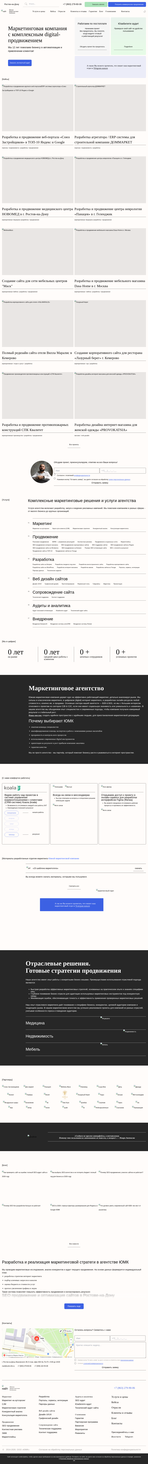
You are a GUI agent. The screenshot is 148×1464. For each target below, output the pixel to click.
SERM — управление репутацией (63, 542)
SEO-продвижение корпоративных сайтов (75, 545)
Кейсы (53, 11)
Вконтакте (116, 1437)
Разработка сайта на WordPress (43, 567)
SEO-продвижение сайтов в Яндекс (122, 545)
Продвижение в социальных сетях (106, 542)
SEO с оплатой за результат (119, 548)
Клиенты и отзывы (79, 11)
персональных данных (127, 1360)
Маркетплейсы (126, 542)
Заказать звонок (98, 4)
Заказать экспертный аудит (20, 63)
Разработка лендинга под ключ (65, 564)
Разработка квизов (87, 567)
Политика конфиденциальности (126, 1449)
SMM (4, 1433)
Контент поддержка (58, 597)
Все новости (74, 1244)
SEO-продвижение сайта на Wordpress (45, 548)
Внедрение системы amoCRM (60, 624)
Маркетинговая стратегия (81, 528)
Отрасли (61, 11)
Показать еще (74, 1306)
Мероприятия (81, 1429)
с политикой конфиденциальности (93, 1363)
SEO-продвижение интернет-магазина (45, 545)
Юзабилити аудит (62, 610)
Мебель (33, 1049)
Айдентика (106, 584)
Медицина (35, 1023)
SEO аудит (80, 1400)
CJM (4, 1404)
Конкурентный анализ (100, 528)
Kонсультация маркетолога (119, 528)
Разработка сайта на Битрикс (42, 564)
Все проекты (74, 444)
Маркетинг (42, 523)
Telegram (129, 1437)
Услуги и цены (38, 11)
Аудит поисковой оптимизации (43, 610)
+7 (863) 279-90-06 (72, 4)
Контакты (125, 11)
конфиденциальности (82, 475)
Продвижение (45, 537)
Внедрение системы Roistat (82, 624)
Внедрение (43, 619)
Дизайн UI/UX (37, 584)
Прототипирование (68, 584)
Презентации (117, 584)
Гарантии (93, 11)
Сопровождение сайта (53, 592)
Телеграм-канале (82, 906)
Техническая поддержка (41, 597)
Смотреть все (74, 886)
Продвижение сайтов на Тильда (66, 551)
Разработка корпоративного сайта (117, 564)
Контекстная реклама (85, 542)
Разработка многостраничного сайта (91, 564)
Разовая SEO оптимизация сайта (96, 548)
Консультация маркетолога (14, 1415)
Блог (101, 11)
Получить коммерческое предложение (129, 4)
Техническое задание (54, 570)
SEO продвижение (10, 1426)
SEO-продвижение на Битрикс (72, 548)
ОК (74, 1460)
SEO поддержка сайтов (99, 545)
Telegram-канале (101, 68)
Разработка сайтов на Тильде (106, 567)
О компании (110, 11)
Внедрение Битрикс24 (40, 624)
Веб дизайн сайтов (50, 579)
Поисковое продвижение (41, 542)
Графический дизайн (51, 584)
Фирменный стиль (84, 584)
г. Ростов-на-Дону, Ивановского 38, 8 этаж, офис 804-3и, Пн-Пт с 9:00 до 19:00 (31, 1362)
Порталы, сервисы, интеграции (129, 567)
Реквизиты (80, 1433)
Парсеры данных (38, 570)
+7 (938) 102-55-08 (41, 1366)
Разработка (43, 559)
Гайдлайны (96, 584)
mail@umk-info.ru (8, 1366)
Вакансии (79, 1426)
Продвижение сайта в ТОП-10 (42, 551)
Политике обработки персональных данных (74, 1458)
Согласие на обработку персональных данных (60, 1449)
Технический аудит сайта (79, 610)
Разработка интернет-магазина (67, 567)
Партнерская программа (86, 1422)
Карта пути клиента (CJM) (61, 528)
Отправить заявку (100, 483)
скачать (138, 868)
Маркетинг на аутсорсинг (41, 528)
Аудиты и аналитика (51, 605)
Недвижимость (39, 1036)
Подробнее (128, 47)
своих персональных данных (119, 479)
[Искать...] (25, 4)
